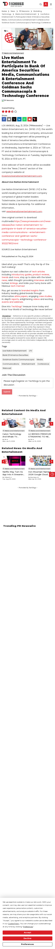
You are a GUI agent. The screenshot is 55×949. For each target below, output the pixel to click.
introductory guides (22, 274)
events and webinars (12, 301)
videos (36, 299)
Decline (27, 938)
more (16, 277)
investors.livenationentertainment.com (22, 176)
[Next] (51, 424)
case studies (45, 296)
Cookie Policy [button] (13, 923)
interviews (39, 280)
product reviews (41, 274)
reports (15, 299)
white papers (21, 296)
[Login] (46, 4)
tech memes (17, 286)
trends (5, 277)
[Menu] (51, 4)
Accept (27, 932)
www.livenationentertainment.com (24, 211)
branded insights (30, 290)
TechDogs (16, 306)
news (4, 280)
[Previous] (3, 424)
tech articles (38, 271)
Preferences (27, 944)
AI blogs (14, 283)
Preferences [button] (28, 927)
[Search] (40, 4)
